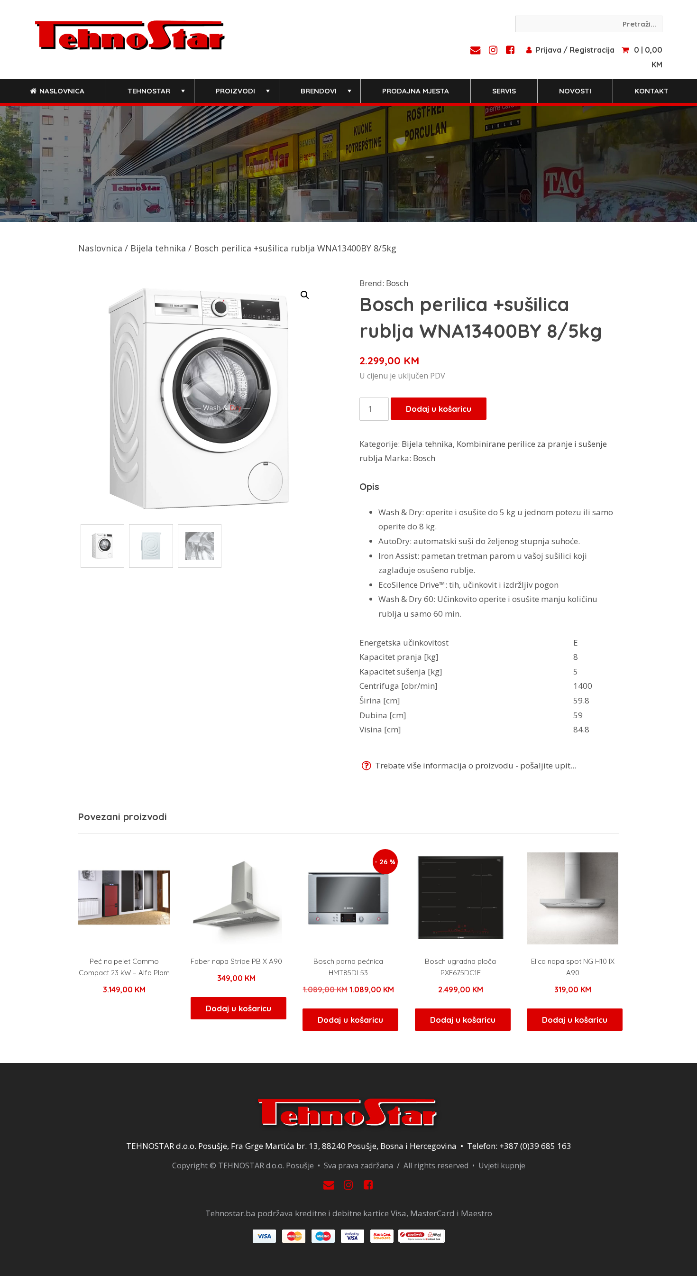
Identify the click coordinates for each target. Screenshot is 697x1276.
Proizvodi (244, 94)
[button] (304, 295)
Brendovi (327, 94)
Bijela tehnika (158, 248)
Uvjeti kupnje (501, 1165)
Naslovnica (60, 90)
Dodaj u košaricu (438, 409)
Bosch (397, 282)
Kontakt (651, 90)
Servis (504, 90)
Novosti (575, 90)
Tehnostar (157, 94)
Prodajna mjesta (415, 90)
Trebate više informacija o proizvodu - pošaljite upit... (474, 765)
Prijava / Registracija (575, 50)
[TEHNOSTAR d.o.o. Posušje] (130, 34)
